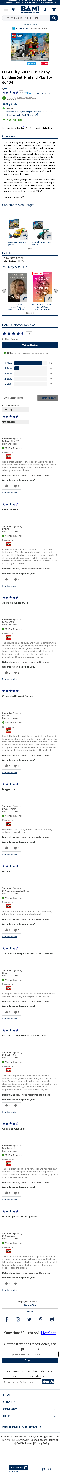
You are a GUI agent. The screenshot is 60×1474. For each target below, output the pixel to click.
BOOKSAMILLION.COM (15, 1439)
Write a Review (43, 93)
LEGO (6, 88)
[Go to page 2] (31, 248)
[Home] (30, 9)
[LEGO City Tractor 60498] (42, 230)
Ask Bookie (22, 28)
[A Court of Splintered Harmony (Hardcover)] (42, 287)
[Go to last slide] (4, 291)
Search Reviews (48, 397)
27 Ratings (29, 93)
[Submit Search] (54, 18)
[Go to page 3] (31, 313)
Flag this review (9, 492)
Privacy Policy (41, 1443)
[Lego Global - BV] (30, 456)
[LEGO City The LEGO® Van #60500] (18, 229)
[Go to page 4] (33, 313)
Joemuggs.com (39, 1439)
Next (30, 1311)
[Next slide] (56, 291)
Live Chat (48, 1333)
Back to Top (30, 1305)
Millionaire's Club (39, 28)
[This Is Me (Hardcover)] (17, 287)
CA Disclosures (24, 1443)
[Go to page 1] (29, 248)
